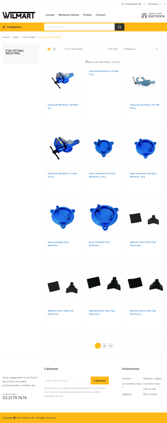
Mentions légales (152, 378)
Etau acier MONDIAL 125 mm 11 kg (103, 73)
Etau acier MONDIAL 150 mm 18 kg (144, 107)
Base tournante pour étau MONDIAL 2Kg (143, 175)
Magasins (127, 394)
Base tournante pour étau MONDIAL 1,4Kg (102, 175)
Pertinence (141, 49)
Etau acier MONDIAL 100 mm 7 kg (63, 107)
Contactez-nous (151, 383)
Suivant (110, 345)
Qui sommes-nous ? (132, 385)
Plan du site (149, 388)
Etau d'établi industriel (15, 52)
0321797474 (156, 16)
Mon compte (150, 394)
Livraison (126, 378)
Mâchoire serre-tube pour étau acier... (143, 244)
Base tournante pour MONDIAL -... (58, 244)
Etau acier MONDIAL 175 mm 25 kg (62, 175)
